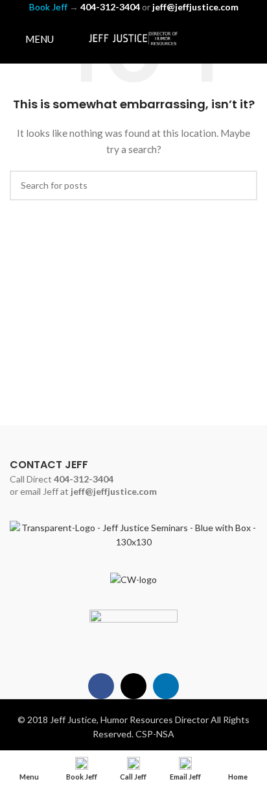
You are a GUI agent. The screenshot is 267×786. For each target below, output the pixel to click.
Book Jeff (48, 6)
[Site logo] (133, 37)
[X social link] (232, 39)
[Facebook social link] (216, 39)
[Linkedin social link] (249, 39)
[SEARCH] (242, 185)
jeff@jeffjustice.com (114, 491)
